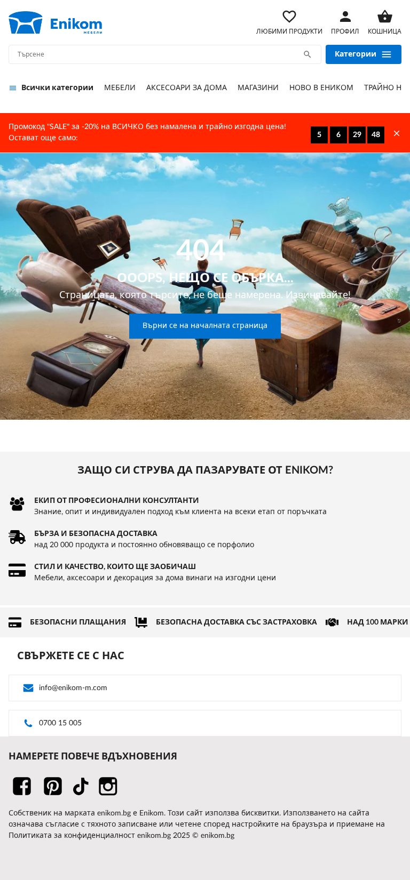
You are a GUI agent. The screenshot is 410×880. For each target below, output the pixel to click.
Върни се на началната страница (205, 326)
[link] (55, 22)
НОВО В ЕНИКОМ (321, 88)
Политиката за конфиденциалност (72, 835)
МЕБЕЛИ (120, 88)
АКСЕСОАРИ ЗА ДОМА (186, 88)
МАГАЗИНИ (258, 88)
